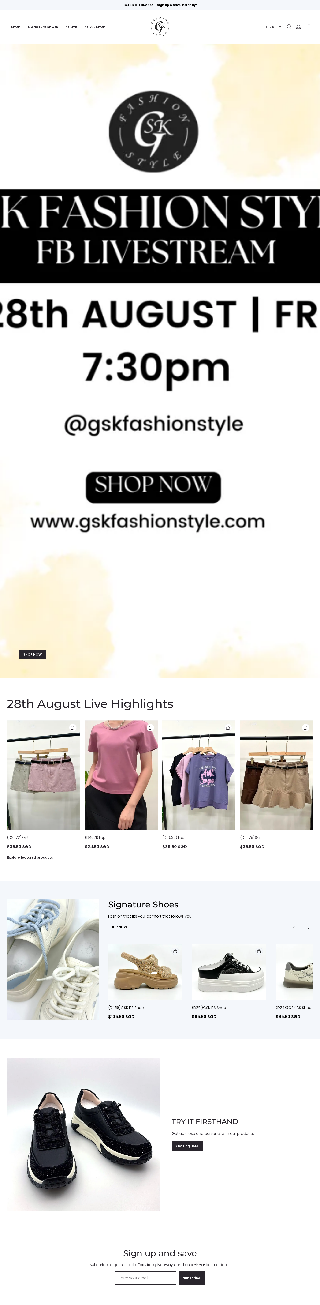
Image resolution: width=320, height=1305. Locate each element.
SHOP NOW (32, 654)
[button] (289, 26)
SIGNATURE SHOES (43, 26)
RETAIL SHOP (94, 26)
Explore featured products (30, 857)
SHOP (15, 26)
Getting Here (187, 1146)
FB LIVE (71, 26)
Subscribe (191, 1278)
